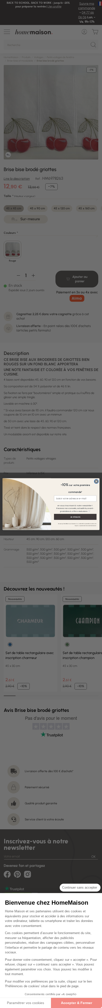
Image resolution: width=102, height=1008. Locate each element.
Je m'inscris (75, 516)
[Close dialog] (96, 481)
